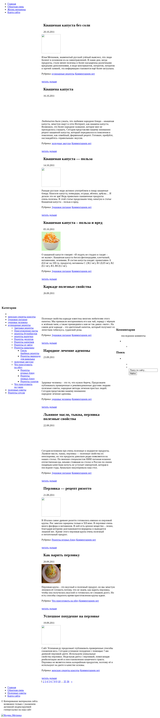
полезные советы (17, 390)
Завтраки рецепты (24, 328)
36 (68, 681)
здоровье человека (18, 322)
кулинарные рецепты (19, 325)
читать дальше (49, 81)
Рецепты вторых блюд (27, 371)
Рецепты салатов (29, 381)
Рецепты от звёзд (23, 345)
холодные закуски (23, 361)
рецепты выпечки (23, 336)
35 (65, 681)
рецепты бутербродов (25, 333)
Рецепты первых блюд (27, 377)
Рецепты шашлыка (24, 347)
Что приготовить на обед (65, 600)
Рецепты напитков (24, 342)
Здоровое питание (17, 319)
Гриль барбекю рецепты (29, 352)
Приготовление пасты (26, 330)
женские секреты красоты (22, 316)
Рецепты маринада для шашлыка (30, 357)
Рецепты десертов (23, 339)
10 (59, 681)
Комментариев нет (85, 73)
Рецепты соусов (16, 392)
